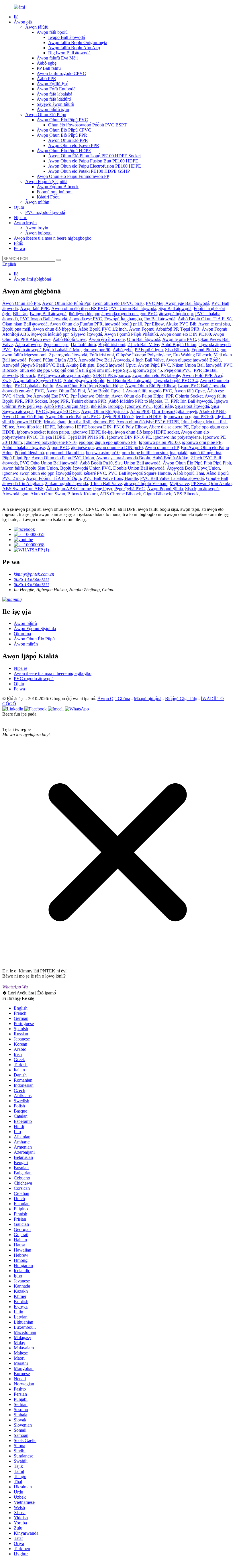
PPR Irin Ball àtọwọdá (191, 401)
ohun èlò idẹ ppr (34, 370)
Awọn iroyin (25, 222)
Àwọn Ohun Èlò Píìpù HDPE (64, 150)
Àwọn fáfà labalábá (54, 94)
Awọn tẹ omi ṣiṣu (214, 323)
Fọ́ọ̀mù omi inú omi (55, 191)
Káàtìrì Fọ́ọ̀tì (48, 196)
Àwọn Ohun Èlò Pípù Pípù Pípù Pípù (197, 462)
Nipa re (20, 217)
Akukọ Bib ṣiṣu (80, 365)
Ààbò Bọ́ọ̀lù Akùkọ (170, 457)
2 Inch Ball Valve (143, 344)
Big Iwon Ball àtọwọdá (69, 52)
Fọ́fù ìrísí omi (101, 354)
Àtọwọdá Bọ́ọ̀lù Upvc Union (193, 468)
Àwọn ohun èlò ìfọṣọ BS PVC (79, 308)
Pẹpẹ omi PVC (177, 370)
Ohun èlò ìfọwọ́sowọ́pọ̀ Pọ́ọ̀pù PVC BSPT (87, 124)
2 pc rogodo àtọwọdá (68, 354)
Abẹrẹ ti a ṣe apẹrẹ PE (169, 426)
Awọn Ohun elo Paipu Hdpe (137, 396)
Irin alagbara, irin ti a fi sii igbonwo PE (79, 421)
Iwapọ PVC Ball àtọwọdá (201, 385)
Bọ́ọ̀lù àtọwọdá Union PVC (85, 468)
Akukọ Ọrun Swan (47, 493)
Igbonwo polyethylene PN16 (50, 442)
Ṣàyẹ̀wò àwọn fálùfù (55, 104)
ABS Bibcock (186, 493)
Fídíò (18, 243)
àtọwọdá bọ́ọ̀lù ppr (176, 313)
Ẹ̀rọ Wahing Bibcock (192, 354)
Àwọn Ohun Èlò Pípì (65, 390)
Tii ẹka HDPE (52, 437)
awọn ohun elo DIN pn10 (119, 447)
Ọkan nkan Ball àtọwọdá (25, 323)
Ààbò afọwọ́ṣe (28, 344)
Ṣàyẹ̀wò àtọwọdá (86, 334)
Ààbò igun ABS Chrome (68, 488)
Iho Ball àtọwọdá (159, 318)
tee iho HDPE (148, 416)
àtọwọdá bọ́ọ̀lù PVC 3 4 (176, 380)
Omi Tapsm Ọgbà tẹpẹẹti (174, 411)
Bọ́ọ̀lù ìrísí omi (111, 344)
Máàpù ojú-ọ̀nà (147, 698)
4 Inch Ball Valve (148, 360)
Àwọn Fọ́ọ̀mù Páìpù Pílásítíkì (131, 334)
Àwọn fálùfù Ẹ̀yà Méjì (57, 57)
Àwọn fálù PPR (34, 308)
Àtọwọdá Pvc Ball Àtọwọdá (104, 360)
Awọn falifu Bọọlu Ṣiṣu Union (30, 468)
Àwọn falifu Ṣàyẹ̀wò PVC (37, 380)
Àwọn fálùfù (36, 27)
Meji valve (179, 483)
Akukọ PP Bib (212, 411)
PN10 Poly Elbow (130, 426)
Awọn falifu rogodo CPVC (61, 73)
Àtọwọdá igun (15, 493)
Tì (166, 401)
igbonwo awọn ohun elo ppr (27, 473)
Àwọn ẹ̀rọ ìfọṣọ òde (107, 339)
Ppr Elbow (154, 323)
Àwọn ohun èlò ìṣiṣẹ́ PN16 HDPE (147, 421)
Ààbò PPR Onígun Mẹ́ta (66, 406)
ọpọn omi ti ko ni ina (65, 452)
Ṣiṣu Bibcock (177, 349)
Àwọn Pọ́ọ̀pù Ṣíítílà (165, 488)
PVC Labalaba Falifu (34, 385)
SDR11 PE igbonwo (111, 375)
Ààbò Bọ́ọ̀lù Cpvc (103, 390)
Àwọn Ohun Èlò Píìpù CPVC (64, 130)
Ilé (16, 16)
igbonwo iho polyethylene (177, 437)
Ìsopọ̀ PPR (59, 401)
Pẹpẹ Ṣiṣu (122, 370)
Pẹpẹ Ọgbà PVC (129, 488)
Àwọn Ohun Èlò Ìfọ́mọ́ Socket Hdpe (89, 385)
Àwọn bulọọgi (38, 233)
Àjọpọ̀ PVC (58, 447)
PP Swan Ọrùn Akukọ (211, 483)
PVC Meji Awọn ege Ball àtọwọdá (177, 303)
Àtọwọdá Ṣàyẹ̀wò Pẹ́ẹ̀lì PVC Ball (33, 365)
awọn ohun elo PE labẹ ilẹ (156, 375)
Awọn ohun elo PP (162, 447)
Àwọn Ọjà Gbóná (113, 698)
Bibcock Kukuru (82, 493)
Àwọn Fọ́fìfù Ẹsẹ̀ (52, 83)
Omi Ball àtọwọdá (143, 339)
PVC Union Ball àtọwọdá (132, 308)
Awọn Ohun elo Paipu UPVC (72, 416)
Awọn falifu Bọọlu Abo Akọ (74, 47)
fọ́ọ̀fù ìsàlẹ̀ (163, 406)
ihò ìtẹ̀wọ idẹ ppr (84, 313)
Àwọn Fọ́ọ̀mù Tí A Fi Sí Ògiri (53, 478)
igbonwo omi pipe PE (202, 442)
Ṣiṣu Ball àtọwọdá (174, 308)
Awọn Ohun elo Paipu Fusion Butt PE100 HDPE (93, 160)
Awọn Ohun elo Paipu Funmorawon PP (73, 176)
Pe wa (19, 248)
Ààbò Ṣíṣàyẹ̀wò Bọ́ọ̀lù (83, 380)
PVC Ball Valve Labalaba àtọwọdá (172, 478)
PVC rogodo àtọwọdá (45, 212)
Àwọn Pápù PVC (154, 365)
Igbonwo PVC (138, 406)
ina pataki (178, 452)
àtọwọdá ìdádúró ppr (49, 334)
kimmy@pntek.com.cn (34, 574)
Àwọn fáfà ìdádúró (54, 99)
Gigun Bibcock (157, 493)
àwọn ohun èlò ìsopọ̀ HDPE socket (147, 432)
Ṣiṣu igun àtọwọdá (202, 488)
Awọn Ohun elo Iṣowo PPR (73, 145)
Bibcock (27, 375)
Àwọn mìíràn (37, 202)
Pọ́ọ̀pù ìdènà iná (29, 452)
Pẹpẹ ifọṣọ (102, 488)
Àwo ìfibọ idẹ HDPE (35, 426)
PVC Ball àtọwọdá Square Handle (139, 473)
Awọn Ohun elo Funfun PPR (76, 323)
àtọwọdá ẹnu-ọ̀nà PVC (23, 390)
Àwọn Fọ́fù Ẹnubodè (56, 88)
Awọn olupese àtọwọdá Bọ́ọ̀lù (193, 360)
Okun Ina (22, 633)
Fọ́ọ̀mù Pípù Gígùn (208, 349)
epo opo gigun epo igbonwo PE (107, 442)
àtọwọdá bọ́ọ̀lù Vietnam (145, 483)
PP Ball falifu (49, 68)
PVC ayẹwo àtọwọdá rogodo (64, 375)
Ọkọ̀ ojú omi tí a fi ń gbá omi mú (81, 370)
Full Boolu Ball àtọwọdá (129, 380)
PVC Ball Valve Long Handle (110, 478)
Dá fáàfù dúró (83, 344)
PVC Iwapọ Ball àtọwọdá (43, 318)
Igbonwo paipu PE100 (159, 442)
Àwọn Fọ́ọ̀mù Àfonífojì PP (153, 329)
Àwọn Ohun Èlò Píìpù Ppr (66, 303)
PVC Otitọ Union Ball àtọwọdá (48, 462)
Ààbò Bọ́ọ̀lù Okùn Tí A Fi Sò (205, 318)
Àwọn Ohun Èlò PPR (68, 140)
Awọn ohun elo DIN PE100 (185, 334)
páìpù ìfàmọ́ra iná (205, 452)
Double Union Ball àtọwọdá (138, 468)
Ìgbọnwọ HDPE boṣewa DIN (84, 426)
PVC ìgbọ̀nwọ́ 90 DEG (57, 411)
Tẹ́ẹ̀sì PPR (189, 329)
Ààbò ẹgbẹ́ (46, 63)
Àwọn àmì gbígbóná (32, 279)
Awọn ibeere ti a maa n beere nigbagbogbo (52, 238)
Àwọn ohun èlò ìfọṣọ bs (54, 329)
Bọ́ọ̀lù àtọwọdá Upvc (116, 365)
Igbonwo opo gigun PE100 (188, 416)
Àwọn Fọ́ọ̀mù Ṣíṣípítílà (46, 181)
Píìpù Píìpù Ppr (16, 457)
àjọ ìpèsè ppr (82, 447)
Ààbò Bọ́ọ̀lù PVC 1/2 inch (102, 329)
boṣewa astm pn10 (103, 452)
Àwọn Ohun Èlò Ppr (21, 303)
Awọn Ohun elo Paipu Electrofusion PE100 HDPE (94, 166)
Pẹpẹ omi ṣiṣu (56, 344)
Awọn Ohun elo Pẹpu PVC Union (63, 457)
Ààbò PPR (46, 78)
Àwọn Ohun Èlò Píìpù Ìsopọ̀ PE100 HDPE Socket (94, 155)
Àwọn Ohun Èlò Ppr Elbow (150, 385)
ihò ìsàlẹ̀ (98, 406)
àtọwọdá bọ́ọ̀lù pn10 (123, 323)
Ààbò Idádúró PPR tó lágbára (135, 401)
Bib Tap (20, 313)
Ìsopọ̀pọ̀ (115, 406)
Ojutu (19, 207)
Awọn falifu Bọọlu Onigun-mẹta (77, 42)
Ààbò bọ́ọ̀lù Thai (188, 473)
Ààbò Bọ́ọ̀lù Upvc (69, 339)
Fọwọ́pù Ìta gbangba (123, 318)
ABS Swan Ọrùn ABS (23, 488)
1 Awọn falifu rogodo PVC (147, 390)
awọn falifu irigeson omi (24, 354)
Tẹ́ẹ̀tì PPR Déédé (118, 416)
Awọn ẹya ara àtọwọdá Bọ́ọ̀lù (123, 457)
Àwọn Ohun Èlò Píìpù (45, 114)
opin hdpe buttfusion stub (145, 452)
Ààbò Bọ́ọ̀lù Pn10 (96, 462)
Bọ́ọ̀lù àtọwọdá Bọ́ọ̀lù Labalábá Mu (46, 349)
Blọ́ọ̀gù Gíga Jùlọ (181, 698)
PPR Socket (36, 401)
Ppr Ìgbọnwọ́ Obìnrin (89, 396)
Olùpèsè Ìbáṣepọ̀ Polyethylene (143, 354)
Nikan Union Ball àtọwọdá (196, 365)
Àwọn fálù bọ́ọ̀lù (52, 32)
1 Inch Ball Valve (106, 483)
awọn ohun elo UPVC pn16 (118, 303)
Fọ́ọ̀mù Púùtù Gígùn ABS (52, 360)
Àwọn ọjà (23, 21)
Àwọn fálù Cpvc (189, 390)
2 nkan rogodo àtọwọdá (66, 483)
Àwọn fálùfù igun (53, 109)
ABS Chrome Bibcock (120, 493)
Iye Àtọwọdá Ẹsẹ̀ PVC (47, 396)
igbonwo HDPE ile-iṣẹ (92, 432)
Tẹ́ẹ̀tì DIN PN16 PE (86, 437)
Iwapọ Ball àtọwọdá (66, 37)
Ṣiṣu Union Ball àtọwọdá (137, 462)
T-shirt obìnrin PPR (88, 401)
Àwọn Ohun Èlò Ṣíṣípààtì (104, 411)
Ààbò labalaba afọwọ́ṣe (23, 447)
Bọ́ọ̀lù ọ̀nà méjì (16, 329)
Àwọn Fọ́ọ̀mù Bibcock (58, 186)
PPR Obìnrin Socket (184, 396)
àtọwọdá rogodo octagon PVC (129, 313)
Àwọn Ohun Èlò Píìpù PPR (62, 135)
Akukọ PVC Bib (181, 323)
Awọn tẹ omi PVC (179, 339)
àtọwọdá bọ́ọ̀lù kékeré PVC (81, 473)
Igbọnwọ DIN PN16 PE (129, 437)
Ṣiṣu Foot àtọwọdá (192, 406)
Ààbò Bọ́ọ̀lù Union (178, 344)
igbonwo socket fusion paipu (43, 432)
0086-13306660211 (31, 579)
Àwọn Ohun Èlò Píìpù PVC (62, 119)
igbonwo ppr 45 (147, 370)
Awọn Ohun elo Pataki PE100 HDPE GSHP (89, 171)
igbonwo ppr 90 (95, 349)
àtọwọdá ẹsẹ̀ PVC (85, 318)
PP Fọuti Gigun (149, 349)
